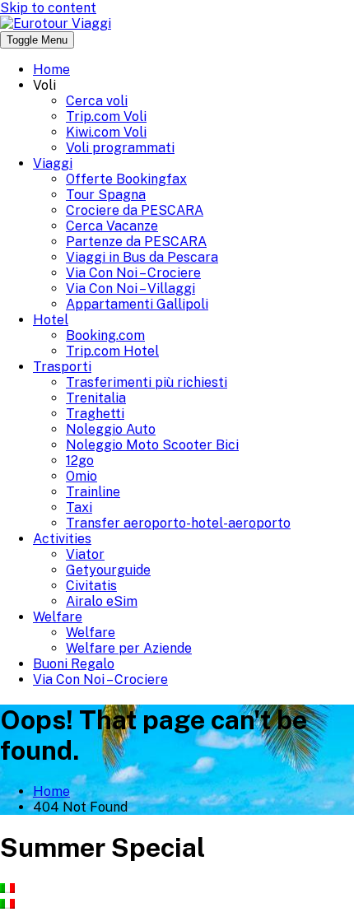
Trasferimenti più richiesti (146, 382)
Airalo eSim (101, 601)
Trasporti (62, 367)
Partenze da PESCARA (136, 241)
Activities (62, 539)
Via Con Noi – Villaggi (130, 288)
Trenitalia (96, 398)
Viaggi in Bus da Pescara (142, 257)
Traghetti (95, 413)
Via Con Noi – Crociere (133, 273)
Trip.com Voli (106, 116)
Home (51, 69)
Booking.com (105, 335)
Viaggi (52, 163)
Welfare (57, 617)
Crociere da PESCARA (134, 210)
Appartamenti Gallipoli (137, 304)
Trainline (93, 492)
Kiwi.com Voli (106, 132)
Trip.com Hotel (112, 351)
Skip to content (48, 8)
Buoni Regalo (73, 664)
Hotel (50, 320)
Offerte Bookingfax (126, 179)
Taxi (79, 507)
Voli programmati (120, 148)
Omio (81, 476)
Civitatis (91, 585)
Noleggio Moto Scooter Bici (152, 445)
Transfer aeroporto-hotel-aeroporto (178, 523)
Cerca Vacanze (112, 226)
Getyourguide (108, 570)
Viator (85, 554)
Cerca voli (97, 101)
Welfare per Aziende (129, 648)
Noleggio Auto (111, 429)
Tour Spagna (106, 194)
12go (80, 460)
